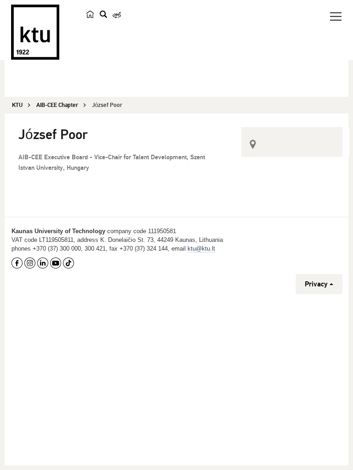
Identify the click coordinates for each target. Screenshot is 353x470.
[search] (103, 14)
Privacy (316, 284)
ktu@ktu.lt (201, 248)
